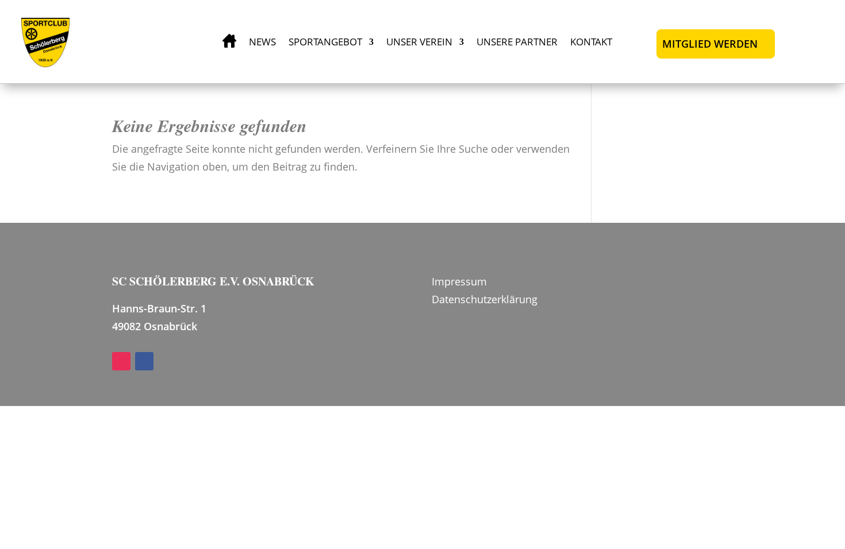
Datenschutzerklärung (484, 299)
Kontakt (591, 41)
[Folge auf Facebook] (144, 361)
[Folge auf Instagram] (121, 361)
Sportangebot (325, 41)
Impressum (459, 281)
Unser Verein (419, 41)
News (262, 41)
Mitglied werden (710, 44)
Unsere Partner (517, 41)
